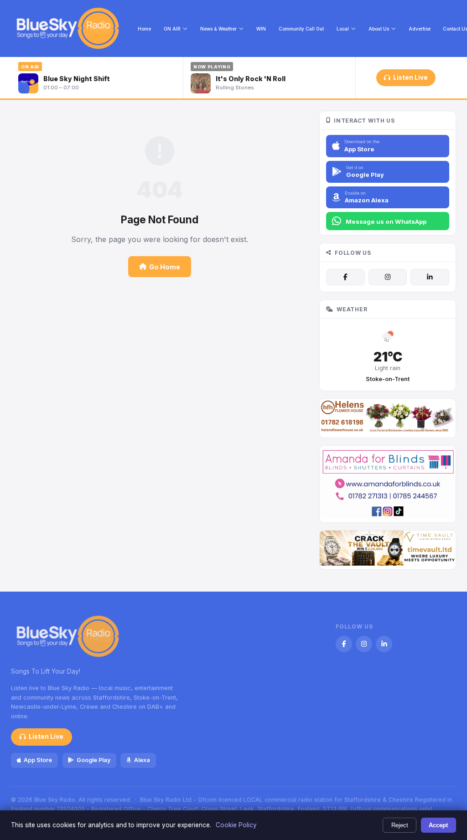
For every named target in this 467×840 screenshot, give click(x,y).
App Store (38, 760)
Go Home (164, 267)
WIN (261, 28)
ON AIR (172, 28)
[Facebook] (345, 277)
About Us (378, 28)
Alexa (142, 760)
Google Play (93, 760)
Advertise (420, 28)
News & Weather (218, 28)
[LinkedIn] (429, 277)
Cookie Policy (236, 825)
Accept (438, 825)
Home (144, 28)
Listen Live (410, 77)
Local (343, 28)
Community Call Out (301, 28)
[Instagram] (387, 277)
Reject (399, 825)
